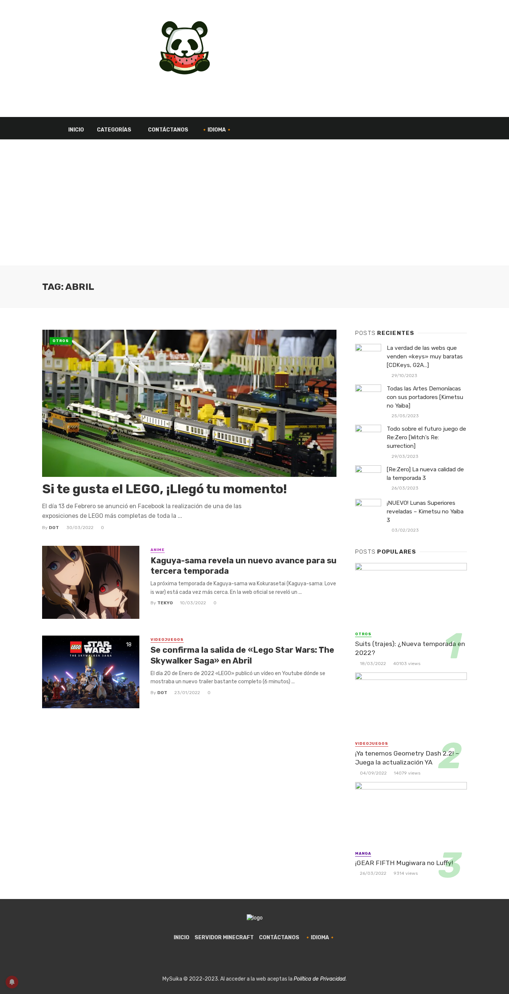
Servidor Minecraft (224, 937)
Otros (61, 341)
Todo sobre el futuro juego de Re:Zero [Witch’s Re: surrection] (426, 437)
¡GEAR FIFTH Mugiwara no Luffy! (404, 863)
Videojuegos (167, 639)
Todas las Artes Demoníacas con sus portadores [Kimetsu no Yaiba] (425, 397)
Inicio (76, 130)
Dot (54, 527)
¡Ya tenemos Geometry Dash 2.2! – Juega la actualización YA (407, 758)
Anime (158, 550)
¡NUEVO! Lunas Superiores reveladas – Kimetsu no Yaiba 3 (425, 511)
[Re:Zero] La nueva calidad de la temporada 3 (425, 473)
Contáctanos (168, 130)
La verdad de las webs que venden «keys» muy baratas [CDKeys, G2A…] (425, 356)
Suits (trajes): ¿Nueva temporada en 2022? (410, 648)
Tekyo (165, 602)
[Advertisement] (254, 210)
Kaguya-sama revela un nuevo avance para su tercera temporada (243, 566)
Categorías (114, 130)
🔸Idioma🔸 (216, 130)
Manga (363, 853)
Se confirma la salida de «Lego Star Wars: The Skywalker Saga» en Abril (242, 655)
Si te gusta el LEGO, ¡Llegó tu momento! (164, 489)
